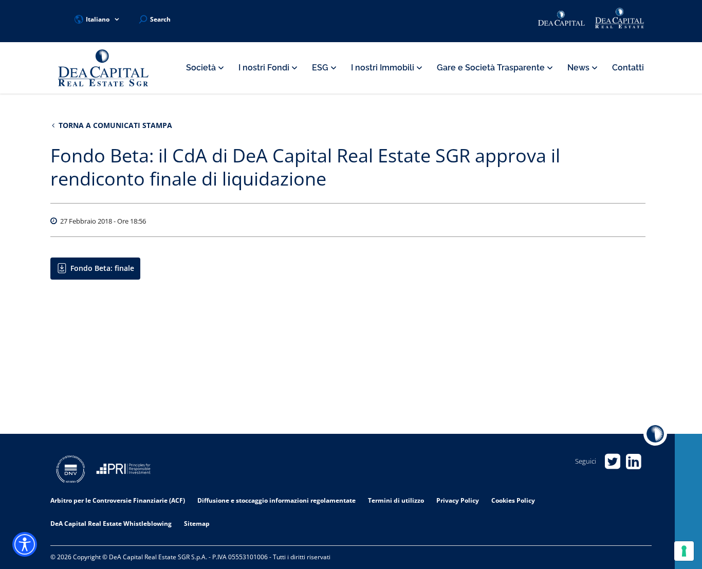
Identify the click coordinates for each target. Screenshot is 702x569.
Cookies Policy (513, 500)
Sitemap (197, 523)
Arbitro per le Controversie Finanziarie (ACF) (117, 500)
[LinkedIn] (633, 461)
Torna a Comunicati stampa (114, 125)
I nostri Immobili (383, 67)
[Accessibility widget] (24, 544)
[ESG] (123, 470)
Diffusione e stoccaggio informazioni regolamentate (276, 500)
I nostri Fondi (264, 67)
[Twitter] (612, 461)
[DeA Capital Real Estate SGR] (103, 68)
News (579, 67)
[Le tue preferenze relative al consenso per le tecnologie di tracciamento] (684, 551)
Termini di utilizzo (396, 500)
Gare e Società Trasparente (492, 67)
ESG (321, 67)
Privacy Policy (457, 500)
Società (202, 67)
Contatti (628, 67)
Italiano (97, 19)
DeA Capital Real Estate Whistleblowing (111, 523)
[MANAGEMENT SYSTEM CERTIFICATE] (70, 470)
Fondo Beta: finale (102, 268)
